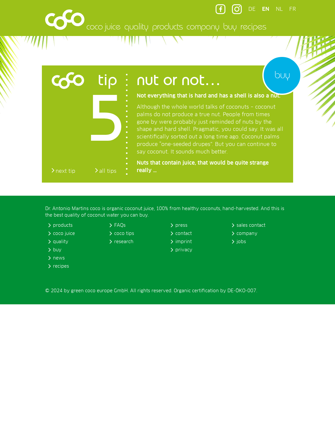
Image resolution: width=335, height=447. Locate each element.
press (181, 225)
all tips (107, 171)
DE (252, 9)
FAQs (120, 225)
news (59, 258)
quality (136, 26)
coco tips (124, 233)
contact (183, 233)
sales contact (251, 225)
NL (279, 9)
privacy (183, 250)
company (202, 26)
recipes (253, 26)
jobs (241, 242)
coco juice (103, 26)
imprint (183, 242)
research (123, 242)
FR (292, 9)
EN (265, 9)
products (167, 26)
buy (230, 26)
